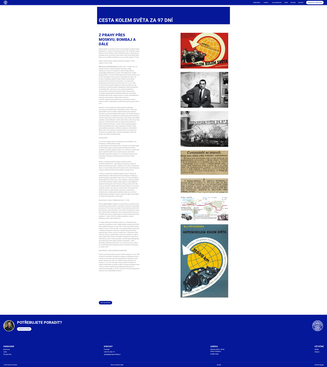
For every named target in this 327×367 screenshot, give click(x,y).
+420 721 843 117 (109, 352)
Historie (317, 352)
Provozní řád (7, 354)
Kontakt (219, 364)
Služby (317, 349)
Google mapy (214, 354)
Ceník (5, 352)
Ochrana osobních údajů (117, 364)
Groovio (321, 364)
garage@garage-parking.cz (112, 354)
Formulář (107, 349)
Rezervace (6, 349)
